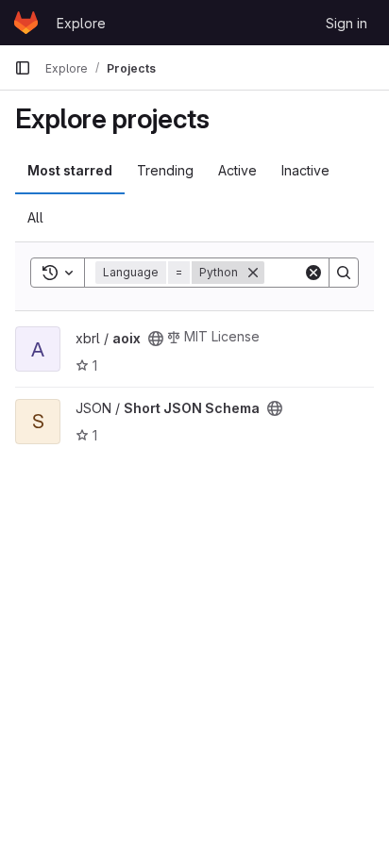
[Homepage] (26, 23)
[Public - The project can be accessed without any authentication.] (155, 338)
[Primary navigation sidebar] (23, 68)
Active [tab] (237, 170)
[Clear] (313, 272)
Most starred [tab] (69, 170)
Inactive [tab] (305, 170)
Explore (81, 23)
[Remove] (253, 272)
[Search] (344, 272)
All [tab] (35, 217)
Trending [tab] (165, 170)
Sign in (346, 23)
